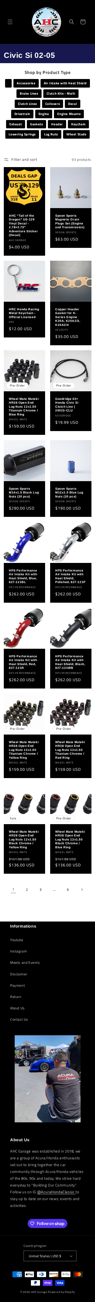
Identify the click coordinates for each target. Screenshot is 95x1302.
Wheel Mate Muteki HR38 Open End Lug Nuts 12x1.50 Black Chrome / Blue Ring (70, 839)
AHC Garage (39, 1292)
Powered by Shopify (61, 1292)
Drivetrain (22, 113)
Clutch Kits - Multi (61, 93)
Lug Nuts (51, 134)
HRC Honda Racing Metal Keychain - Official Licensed (24, 313)
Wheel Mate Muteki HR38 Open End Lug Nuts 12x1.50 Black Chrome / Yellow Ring (24, 839)
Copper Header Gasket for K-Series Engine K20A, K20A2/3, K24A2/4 (67, 317)
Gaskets (36, 124)
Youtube (16, 939)
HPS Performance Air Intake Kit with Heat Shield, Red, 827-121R (23, 662)
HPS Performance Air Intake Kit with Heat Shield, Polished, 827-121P (70, 576)
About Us (17, 1008)
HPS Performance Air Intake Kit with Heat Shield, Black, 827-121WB (70, 662)
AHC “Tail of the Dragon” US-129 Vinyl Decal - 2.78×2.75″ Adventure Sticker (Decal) (23, 225)
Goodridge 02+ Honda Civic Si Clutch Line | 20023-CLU (66, 404)
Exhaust (15, 124)
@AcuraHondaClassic (56, 1192)
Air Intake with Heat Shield (65, 83)
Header (57, 124)
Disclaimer (18, 974)
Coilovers (52, 103)
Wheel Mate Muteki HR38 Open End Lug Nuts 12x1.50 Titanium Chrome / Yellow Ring (24, 749)
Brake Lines (29, 93)
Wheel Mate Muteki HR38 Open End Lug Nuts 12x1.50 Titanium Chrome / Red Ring (70, 749)
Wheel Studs (76, 134)
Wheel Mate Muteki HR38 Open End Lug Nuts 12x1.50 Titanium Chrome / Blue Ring (24, 406)
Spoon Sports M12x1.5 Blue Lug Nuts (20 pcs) (69, 492)
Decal (72, 103)
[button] (10, 21)
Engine (44, 113)
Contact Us (19, 1019)
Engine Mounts (69, 113)
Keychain (78, 124)
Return (16, 996)
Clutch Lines (27, 103)
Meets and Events (25, 962)
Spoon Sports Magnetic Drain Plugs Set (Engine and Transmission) (69, 221)
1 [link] (13, 889)
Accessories (26, 83)
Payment (17, 985)
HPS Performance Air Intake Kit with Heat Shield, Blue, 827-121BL (23, 576)
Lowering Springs (22, 134)
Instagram (18, 951)
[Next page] (81, 889)
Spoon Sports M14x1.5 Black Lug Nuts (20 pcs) (24, 492)
